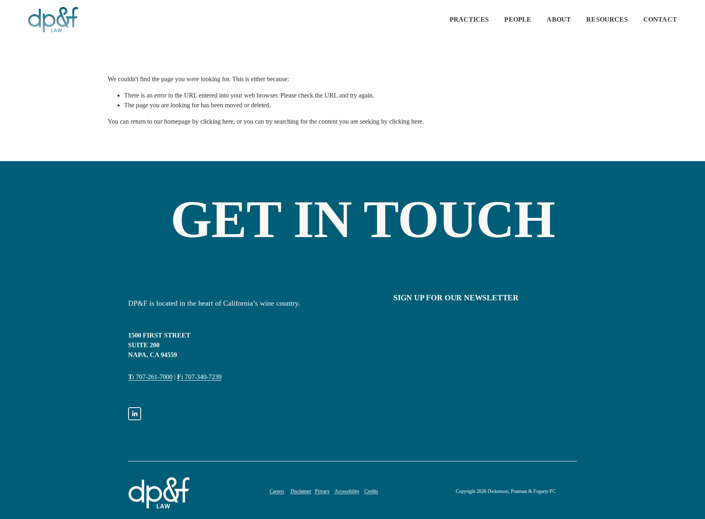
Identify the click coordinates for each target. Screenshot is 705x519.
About (559, 19)
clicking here (216, 121)
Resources (606, 19)
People (517, 19)
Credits (371, 491)
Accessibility (347, 491)
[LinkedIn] (134, 413)
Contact (660, 19)
